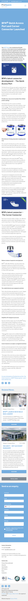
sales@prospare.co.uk (16, 1)
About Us (4, 565)
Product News (11, 409)
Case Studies (5, 566)
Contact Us (4, 572)
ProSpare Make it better (13, 593)
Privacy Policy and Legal (7, 563)
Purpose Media (13, 598)
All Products (4, 568)
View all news (14, 478)
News (3, 570)
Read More (14, 424)
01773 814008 (5, 1)
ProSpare (4, 593)
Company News (11, 443)
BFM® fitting (7, 47)
